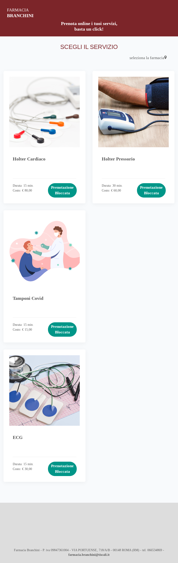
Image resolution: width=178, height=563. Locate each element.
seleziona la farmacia (147, 58)
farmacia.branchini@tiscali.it (89, 555)
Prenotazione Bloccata (62, 190)
